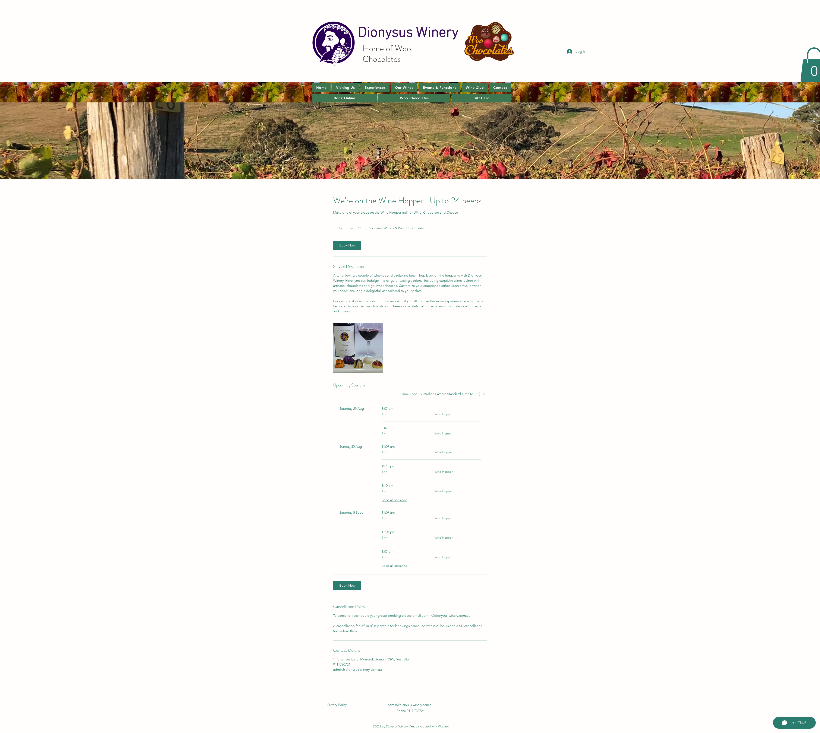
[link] (347, 245)
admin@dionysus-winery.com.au (410, 705)
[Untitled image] (358, 348)
